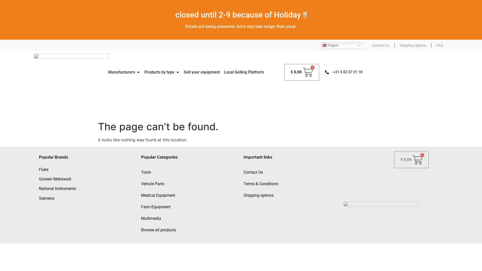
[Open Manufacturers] (138, 72)
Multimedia (151, 218)
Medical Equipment (158, 195)
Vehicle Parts (152, 183)
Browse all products (158, 230)
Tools (146, 172)
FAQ (440, 45)
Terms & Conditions (261, 183)
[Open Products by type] (178, 72)
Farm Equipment (155, 207)
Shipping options (413, 45)
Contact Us (380, 45)
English (332, 45)
